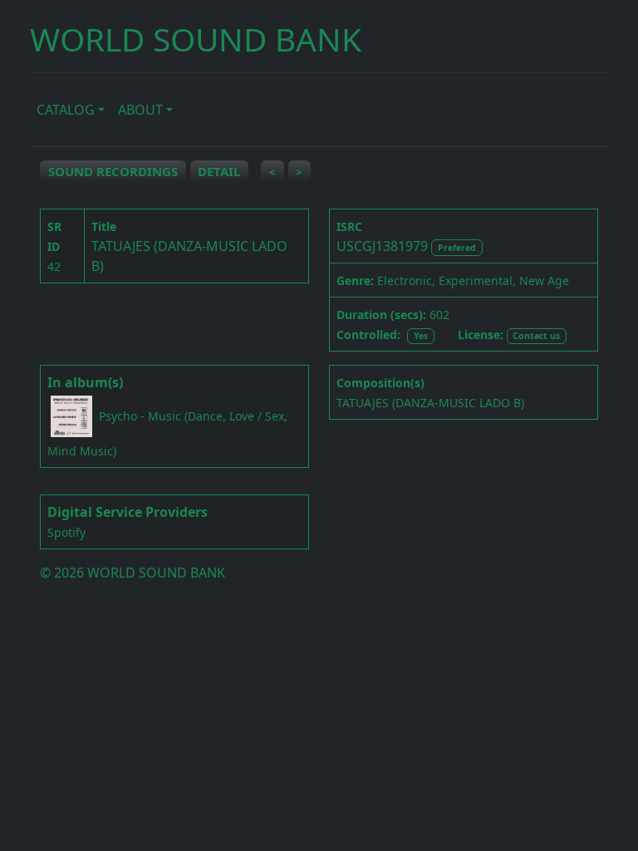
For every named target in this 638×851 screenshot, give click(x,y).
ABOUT (140, 110)
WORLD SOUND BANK (195, 39)
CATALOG (66, 110)
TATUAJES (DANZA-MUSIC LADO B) (430, 403)
